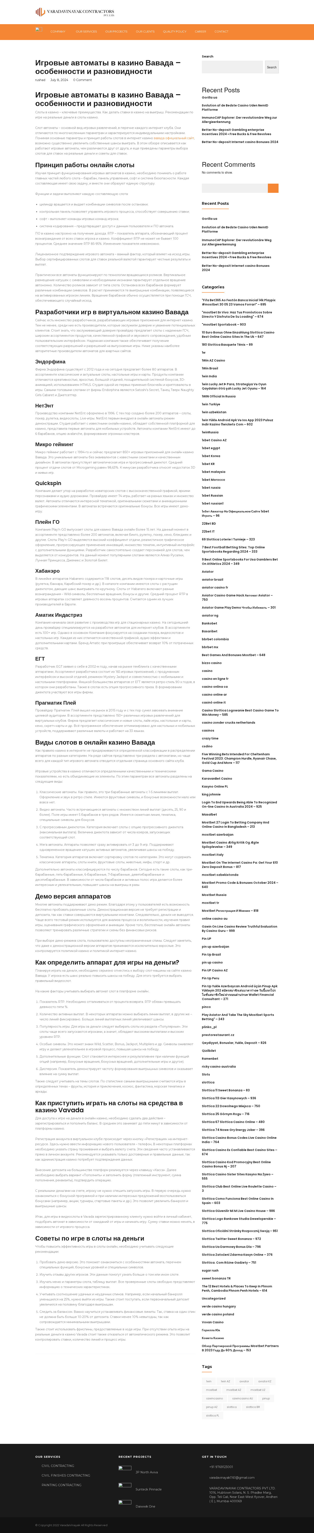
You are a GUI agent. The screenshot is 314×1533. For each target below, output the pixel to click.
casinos (208, 730)
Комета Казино (213, 1338)
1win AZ (225, 1381)
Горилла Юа (211, 1330)
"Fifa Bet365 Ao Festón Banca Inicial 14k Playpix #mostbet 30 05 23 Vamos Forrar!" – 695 (239, 302)
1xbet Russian (212, 495)
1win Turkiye (211, 404)
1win (208, 1381)
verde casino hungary (219, 1306)
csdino (207, 746)
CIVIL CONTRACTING (58, 1466)
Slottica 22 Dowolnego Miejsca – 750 (231, 1106)
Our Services (86, 31)
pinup (266, 1398)
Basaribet (209, 631)
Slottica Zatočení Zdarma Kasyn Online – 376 (237, 1255)
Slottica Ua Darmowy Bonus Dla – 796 (231, 1247)
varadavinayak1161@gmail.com (232, 1478)
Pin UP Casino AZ (215, 970)
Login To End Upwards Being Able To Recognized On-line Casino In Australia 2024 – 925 (239, 804)
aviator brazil (212, 579)
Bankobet (209, 623)
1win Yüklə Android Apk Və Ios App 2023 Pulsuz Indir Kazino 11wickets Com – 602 (237, 422)
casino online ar (214, 694)
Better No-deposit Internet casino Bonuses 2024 (240, 142)
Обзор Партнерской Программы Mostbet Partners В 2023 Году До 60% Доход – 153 (240, 1348)
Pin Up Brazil (211, 954)
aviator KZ (264, 1381)
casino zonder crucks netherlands (228, 722)
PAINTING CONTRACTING (61, 1485)
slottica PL (212, 1415)
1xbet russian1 (212, 503)
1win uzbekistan (214, 412)
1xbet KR (208, 464)
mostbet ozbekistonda (220, 875)
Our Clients (145, 31)
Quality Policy (174, 31)
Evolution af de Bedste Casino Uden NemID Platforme (235, 229)
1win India (209, 376)
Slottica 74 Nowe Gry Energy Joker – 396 (233, 1130)
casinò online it (214, 702)
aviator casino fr (215, 587)
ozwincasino (214, 1398)
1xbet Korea (211, 456)
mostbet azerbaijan (217, 834)
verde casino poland (218, 1314)
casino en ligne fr (215, 679)
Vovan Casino (213, 1322)
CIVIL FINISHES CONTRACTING (66, 1475)
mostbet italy (212, 855)
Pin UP (206, 939)
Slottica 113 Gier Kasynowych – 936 (229, 1098)
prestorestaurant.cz (218, 1035)
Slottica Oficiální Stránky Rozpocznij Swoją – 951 (240, 1231)
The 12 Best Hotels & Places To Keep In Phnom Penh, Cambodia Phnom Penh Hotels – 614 (237, 1288)
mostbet (211, 1390)
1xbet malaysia (213, 472)
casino (207, 671)
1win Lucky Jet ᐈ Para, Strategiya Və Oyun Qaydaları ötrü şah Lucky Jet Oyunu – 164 (234, 386)
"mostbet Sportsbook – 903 (224, 324)
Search (207, 56)
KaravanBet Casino (217, 778)
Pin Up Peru (210, 978)
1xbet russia (211, 487)
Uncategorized (214, 1298)
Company (57, 31)
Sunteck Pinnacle (149, 1489)
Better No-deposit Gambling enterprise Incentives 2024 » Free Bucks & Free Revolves (236, 132)
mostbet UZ (258, 1390)
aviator (244, 1381)
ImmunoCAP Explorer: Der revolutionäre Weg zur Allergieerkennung (236, 242)
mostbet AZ (233, 1390)
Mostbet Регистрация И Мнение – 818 (230, 911)
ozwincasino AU (242, 1398)
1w (203, 352)
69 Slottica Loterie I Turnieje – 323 (228, 539)
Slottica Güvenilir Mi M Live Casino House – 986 (238, 1211)
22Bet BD (209, 523)
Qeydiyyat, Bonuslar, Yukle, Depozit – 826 (234, 1043)
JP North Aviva (147, 1472)
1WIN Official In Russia (219, 396)
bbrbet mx (210, 647)
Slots (206, 1074)
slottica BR (253, 1407)
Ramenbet (210, 1058)
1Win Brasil (210, 368)
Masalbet (209, 814)
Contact (221, 31)
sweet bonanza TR (216, 1278)
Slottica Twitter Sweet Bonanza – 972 (231, 1239)
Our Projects (116, 31)
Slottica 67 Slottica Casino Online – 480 (233, 1122)
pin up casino (212, 962)
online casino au (214, 918)
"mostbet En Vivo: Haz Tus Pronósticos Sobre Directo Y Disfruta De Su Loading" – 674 (237, 314)
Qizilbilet (209, 1051)
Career (200, 31)
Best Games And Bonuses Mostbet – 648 (233, 655)
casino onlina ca (215, 687)
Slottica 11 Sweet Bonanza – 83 (226, 1090)
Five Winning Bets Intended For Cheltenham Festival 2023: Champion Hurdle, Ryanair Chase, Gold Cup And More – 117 (239, 758)
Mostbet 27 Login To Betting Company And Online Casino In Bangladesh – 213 (235, 824)
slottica (208, 1082)
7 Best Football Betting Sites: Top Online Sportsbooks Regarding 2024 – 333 (233, 549)
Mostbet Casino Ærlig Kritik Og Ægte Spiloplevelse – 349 (230, 844)
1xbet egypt (211, 448)
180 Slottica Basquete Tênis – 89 (227, 344)
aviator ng (210, 615)
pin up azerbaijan (215, 946)
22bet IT (208, 531)
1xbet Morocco (213, 480)
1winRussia (210, 432)
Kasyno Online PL (215, 786)
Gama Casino (212, 771)
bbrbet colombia (215, 639)
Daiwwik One (145, 1506)
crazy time (210, 738)
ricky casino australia (219, 1066)
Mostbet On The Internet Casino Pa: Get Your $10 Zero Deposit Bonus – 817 (240, 864)
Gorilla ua (209, 97)
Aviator (208, 572)
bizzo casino (212, 663)
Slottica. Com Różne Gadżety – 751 (229, 1262)
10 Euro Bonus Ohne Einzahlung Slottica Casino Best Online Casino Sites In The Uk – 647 (238, 334)
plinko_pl (209, 1027)
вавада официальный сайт (174, 138)
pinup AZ (211, 1407)
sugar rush (210, 1270)
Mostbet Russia (214, 895)
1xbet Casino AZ (214, 440)
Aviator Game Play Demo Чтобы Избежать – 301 (239, 607)
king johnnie (211, 794)
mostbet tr (210, 903)
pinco (206, 1007)
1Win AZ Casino (213, 360)
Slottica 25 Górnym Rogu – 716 (225, 1114)
